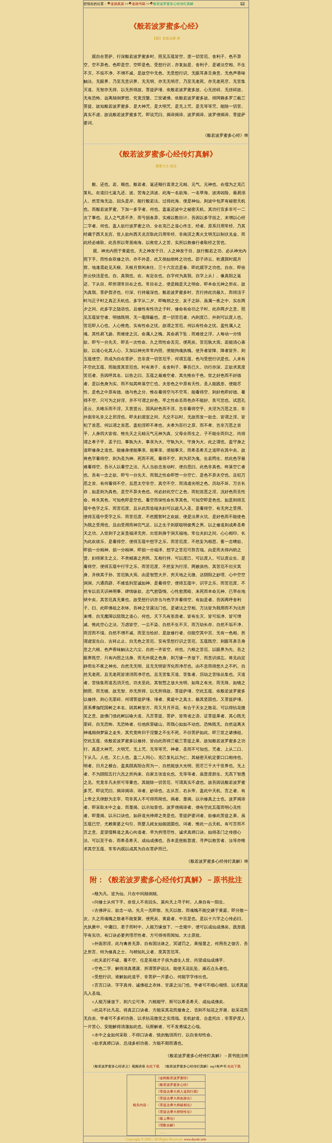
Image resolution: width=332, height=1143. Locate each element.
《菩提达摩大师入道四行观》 (178, 1091)
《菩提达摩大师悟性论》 (174, 1112)
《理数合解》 (166, 1125)
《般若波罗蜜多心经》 (173, 1085)
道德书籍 (138, 4)
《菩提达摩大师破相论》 (174, 1105)
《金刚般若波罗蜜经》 (173, 1078)
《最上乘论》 (166, 1118)
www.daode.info (195, 1139)
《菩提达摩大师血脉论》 (174, 1098)
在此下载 (153, 1066)
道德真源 (117, 4)
